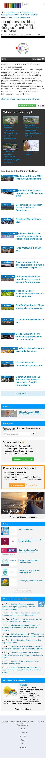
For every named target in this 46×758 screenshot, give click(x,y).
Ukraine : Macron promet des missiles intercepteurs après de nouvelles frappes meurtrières (18, 606)
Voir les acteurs (17, 485)
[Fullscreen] (43, 59)
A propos (23, 736)
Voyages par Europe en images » (23, 517)
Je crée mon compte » (23, 459)
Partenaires (23, 733)
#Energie (5, 99)
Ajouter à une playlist (27, 105)
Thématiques (11, 12)
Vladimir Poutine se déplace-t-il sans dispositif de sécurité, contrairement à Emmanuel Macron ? (21, 669)
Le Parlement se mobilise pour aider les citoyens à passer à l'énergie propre (28, 279)
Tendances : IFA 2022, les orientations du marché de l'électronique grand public (29, 236)
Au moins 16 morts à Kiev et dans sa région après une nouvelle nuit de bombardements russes (22, 654)
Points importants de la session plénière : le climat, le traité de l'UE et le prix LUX (30, 265)
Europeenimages (14, 4)
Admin (23, 744)
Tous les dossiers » (23, 709)
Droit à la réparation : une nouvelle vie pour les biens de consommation (29, 336)
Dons (23, 740)
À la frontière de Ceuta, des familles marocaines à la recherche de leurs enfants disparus (20, 627)
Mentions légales (23, 725)
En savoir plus (31, 485)
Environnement (26, 12)
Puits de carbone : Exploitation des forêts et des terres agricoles (30, 293)
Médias (23, 729)
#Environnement (24, 99)
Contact (23, 748)
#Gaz (12, 99)
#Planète (36, 99)
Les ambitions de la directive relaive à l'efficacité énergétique (30, 207)
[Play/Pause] (3, 59)
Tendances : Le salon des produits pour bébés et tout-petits (29, 193)
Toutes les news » (23, 591)
